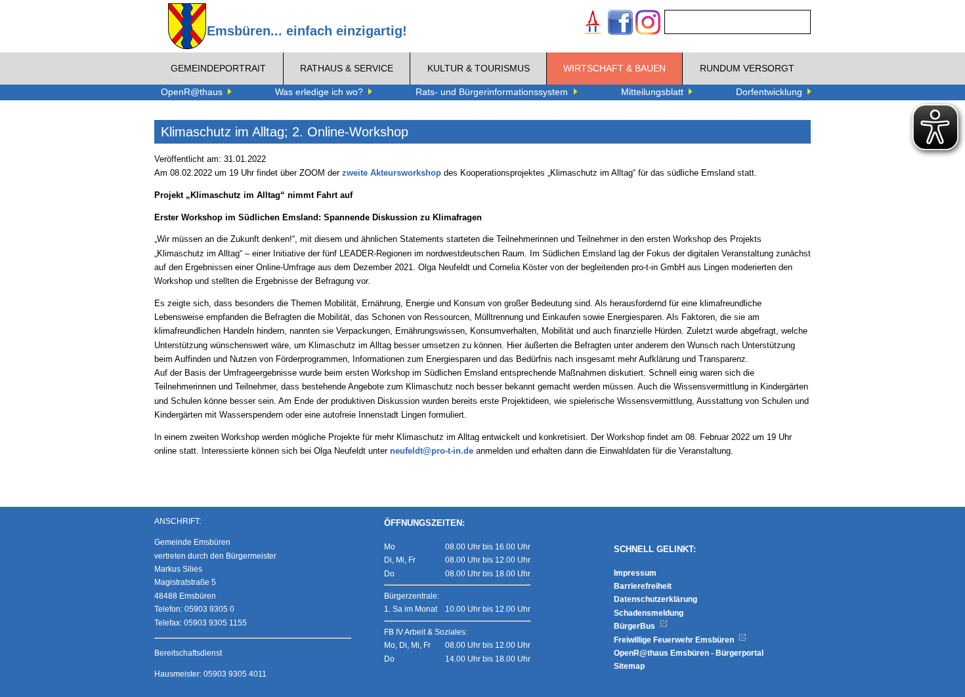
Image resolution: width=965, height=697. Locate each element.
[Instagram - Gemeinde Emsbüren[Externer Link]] (648, 24)
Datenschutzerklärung (655, 599)
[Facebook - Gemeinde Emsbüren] (620, 24)
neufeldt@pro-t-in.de (431, 451)
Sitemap (629, 666)
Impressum (635, 573)
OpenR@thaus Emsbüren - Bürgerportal (688, 653)
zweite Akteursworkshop (391, 173)
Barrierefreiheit (643, 586)
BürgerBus (635, 626)
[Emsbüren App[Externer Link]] (593, 24)
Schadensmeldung (648, 613)
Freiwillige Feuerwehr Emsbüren (675, 640)
